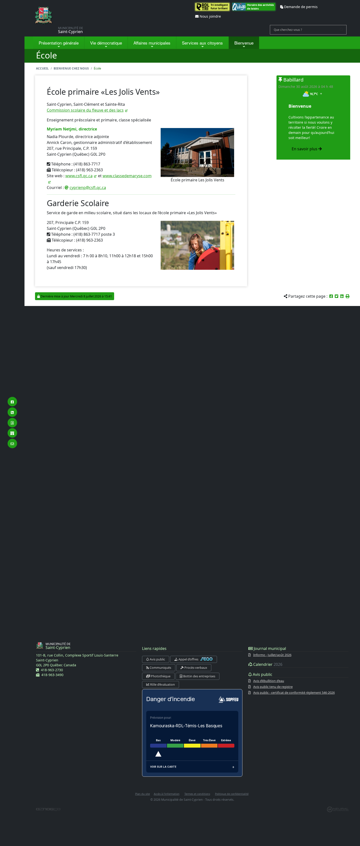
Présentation (59, 43)
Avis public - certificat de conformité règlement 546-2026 (294, 692)
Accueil (42, 68)
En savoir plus (305, 149)
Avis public (157, 659)
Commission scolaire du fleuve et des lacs (85, 110)
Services (202, 43)
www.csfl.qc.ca (79, 175)
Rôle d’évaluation (162, 684)
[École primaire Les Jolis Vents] (197, 152)
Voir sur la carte (163, 766)
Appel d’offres (188, 659)
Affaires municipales (151, 43)
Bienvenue (243, 43)
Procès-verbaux (195, 667)
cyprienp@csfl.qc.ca (88, 187)
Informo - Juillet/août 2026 (272, 655)
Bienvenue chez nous (71, 68)
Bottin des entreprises (198, 676)
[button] (347, 296)
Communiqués (160, 667)
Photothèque (160, 676)
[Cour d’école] (197, 244)
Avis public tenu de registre (273, 686)
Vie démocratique (106, 43)
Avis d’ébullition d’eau (268, 681)
